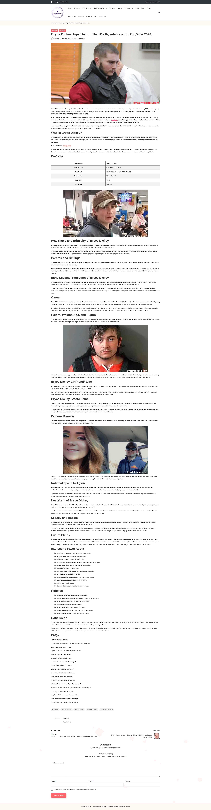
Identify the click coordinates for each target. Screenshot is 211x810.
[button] (67, 722)
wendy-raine (67, 146)
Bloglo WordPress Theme (122, 806)
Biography (54, 30)
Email (91, 781)
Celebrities (62, 30)
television (114, 120)
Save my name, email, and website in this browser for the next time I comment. (75, 789)
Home (52, 23)
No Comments (81, 38)
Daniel (66, 718)
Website (127, 781)
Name (53, 781)
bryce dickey (55, 709)
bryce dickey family (79, 709)
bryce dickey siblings (92, 709)
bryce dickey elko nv (66, 709)
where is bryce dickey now (106, 709)
